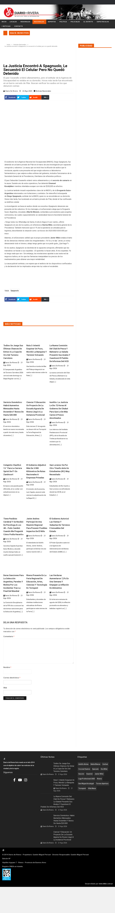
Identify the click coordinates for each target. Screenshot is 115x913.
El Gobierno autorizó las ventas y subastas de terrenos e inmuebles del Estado (60, 524)
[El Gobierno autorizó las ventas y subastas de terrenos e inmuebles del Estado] (60, 509)
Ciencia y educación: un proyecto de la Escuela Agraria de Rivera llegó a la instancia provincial (36, 408)
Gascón (81, 774)
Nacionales (39, 22)
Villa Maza (92, 788)
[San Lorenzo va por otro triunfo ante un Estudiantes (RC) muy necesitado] (60, 455)
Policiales (75, 22)
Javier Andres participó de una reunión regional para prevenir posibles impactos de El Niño (36, 524)
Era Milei (104, 769)
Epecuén (95, 769)
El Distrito (88, 22)
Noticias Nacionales (19, 44)
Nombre (7, 667)
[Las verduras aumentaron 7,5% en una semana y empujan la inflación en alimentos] (60, 566)
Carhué (105, 764)
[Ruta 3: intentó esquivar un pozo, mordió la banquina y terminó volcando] (36, 336)
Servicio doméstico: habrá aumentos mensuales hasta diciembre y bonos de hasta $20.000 (13, 408)
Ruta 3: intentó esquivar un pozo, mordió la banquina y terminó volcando (63, 782)
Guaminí (89, 774)
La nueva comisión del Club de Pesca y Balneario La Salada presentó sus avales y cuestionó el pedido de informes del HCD (57, 801)
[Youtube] (20, 780)
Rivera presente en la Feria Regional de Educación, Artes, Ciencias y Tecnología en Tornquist (36, 581)
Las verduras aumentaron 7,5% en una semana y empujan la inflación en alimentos (59, 581)
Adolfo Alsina (83, 764)
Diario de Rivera (11, 91)
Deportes (52, 22)
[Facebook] (14, 780)
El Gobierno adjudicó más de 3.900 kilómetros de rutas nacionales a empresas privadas (36, 471)
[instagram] (25, 780)
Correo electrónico (11, 678)
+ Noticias (6, 26)
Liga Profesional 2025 (86, 779)
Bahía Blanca (95, 764)
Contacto (18, 26)
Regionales (25, 22)
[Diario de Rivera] (56, 12)
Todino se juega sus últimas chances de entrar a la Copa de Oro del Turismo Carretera (13, 351)
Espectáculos (103, 22)
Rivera (99, 779)
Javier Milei (99, 774)
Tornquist (82, 788)
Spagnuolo (15, 291)
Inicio (4, 22)
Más (45, 97)
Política (63, 22)
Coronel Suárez (84, 769)
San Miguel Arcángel (86, 783)
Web (5, 688)
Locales (13, 22)
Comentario (8, 636)
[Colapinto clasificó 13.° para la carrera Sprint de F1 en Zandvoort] (13, 455)
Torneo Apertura (102, 783)
